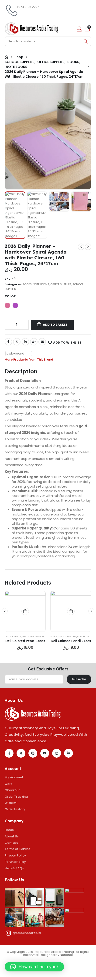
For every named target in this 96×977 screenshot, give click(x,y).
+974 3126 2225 (27, 7)
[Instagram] (56, 753)
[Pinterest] (32, 753)
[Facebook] (9, 753)
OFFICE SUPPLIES (60, 284)
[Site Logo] (31, 28)
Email (42, 341)
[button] (16, 136)
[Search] (86, 41)
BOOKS (27, 284)
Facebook (8, 341)
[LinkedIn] (68, 753)
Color (10, 296)
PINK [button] (7, 305)
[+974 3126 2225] (10, 10)
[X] (21, 753)
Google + (34, 341)
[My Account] (79, 29)
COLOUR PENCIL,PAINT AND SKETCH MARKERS (28, 636)
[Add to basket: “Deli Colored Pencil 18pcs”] (25, 611)
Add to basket (55, 324)
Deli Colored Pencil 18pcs (25, 641)
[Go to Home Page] (6, 57)
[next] (88, 247)
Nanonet (66, 955)
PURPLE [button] (15, 305)
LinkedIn (25, 341)
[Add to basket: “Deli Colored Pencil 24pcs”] (71, 611)
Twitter (17, 341)
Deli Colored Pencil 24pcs (71, 641)
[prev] (81, 247)
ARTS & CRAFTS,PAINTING (63, 636)
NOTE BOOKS (41, 284)
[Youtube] (44, 753)
